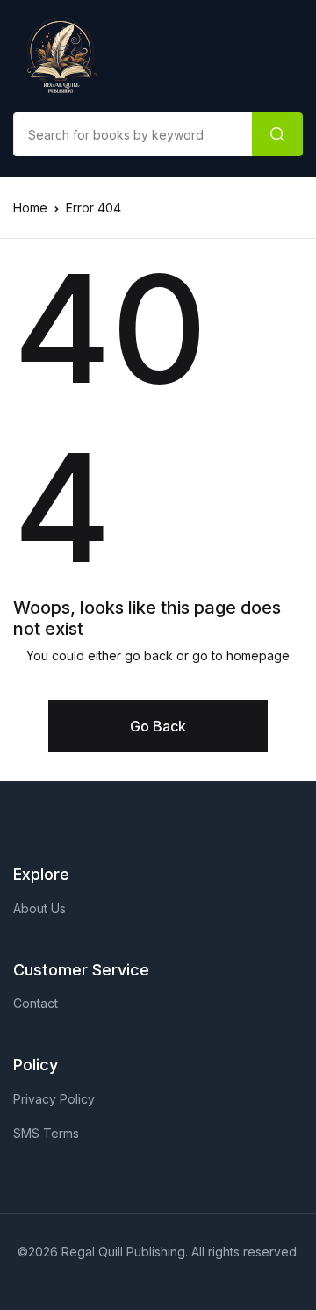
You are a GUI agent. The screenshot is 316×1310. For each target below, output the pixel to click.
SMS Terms (46, 1133)
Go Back (158, 726)
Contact (35, 1003)
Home (30, 207)
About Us (39, 908)
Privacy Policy (54, 1098)
